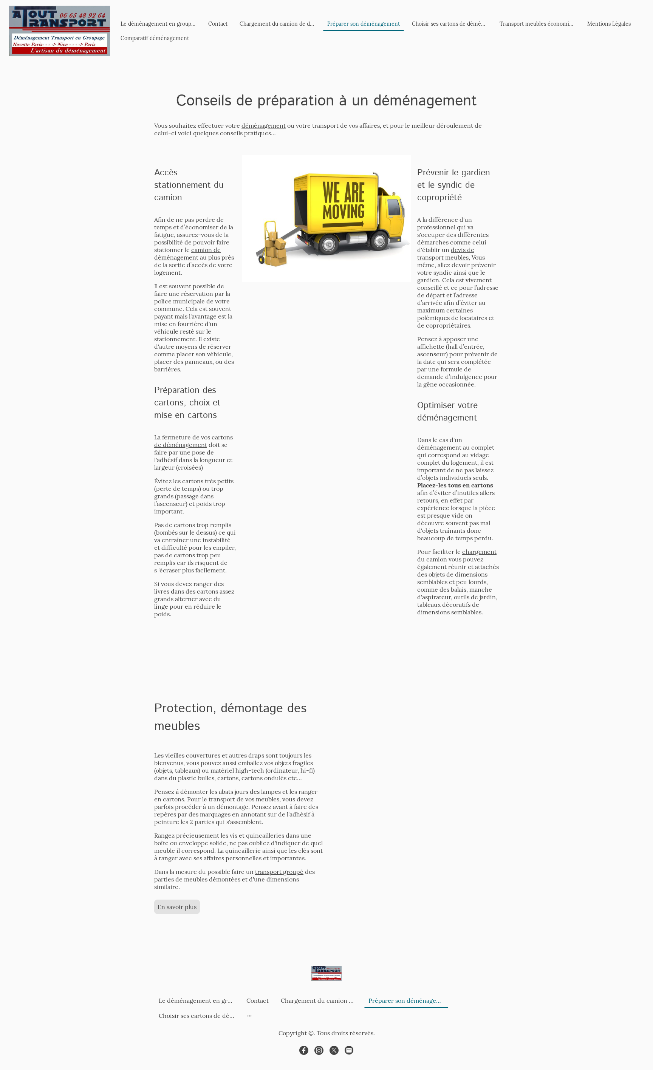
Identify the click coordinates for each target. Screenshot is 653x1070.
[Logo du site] (59, 31)
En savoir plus (177, 907)
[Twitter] (334, 1050)
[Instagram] (318, 1050)
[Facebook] (303, 1050)
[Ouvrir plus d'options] (249, 1015)
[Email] (349, 1050)
